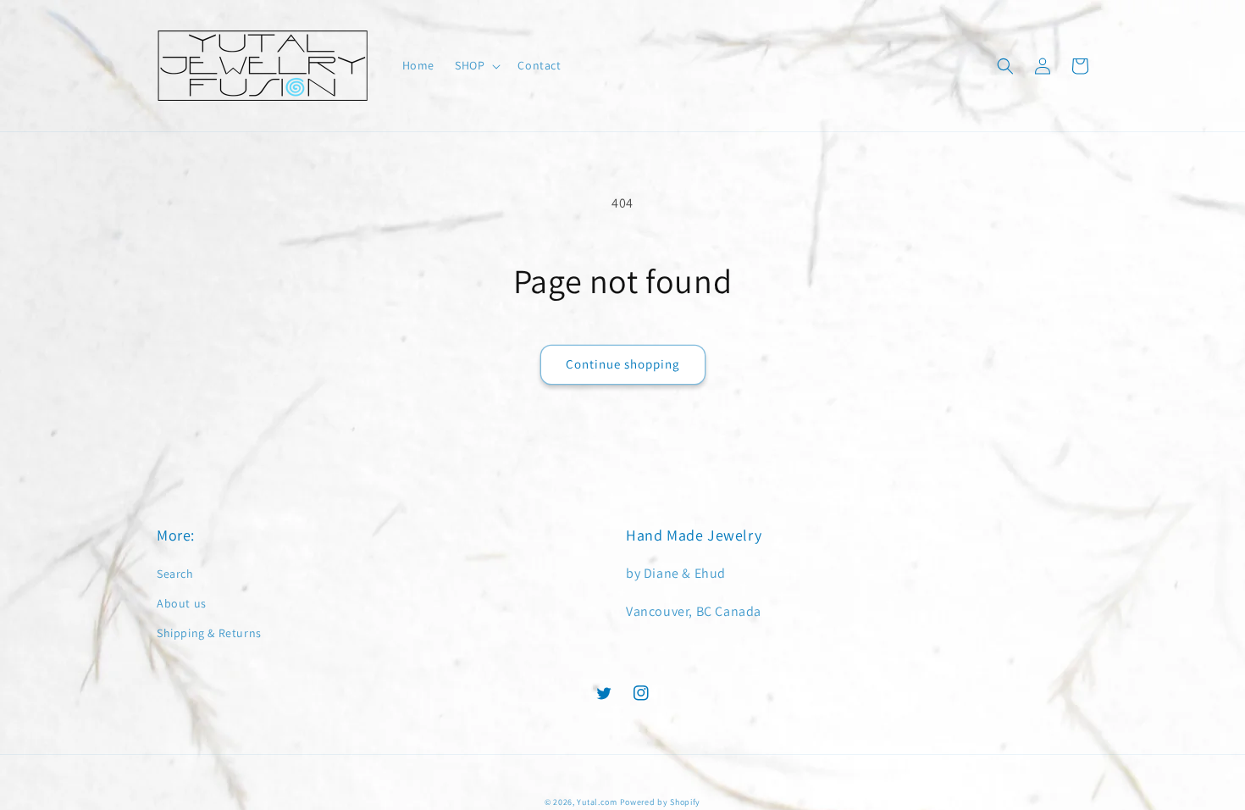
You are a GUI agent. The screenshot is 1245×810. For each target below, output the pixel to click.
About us (182, 603)
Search (175, 573)
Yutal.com (597, 801)
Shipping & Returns (209, 633)
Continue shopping (623, 364)
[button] (476, 65)
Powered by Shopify (660, 801)
